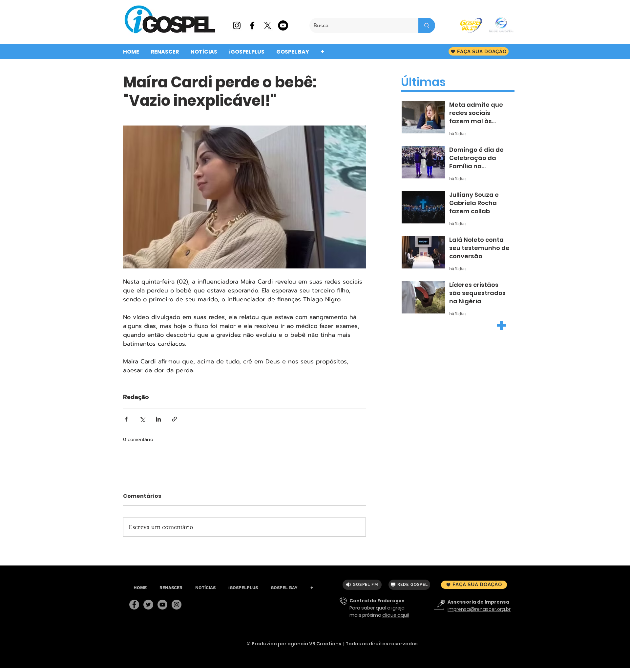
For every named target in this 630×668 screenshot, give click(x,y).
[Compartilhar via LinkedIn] (158, 419)
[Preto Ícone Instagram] (237, 25)
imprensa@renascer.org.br (479, 609)
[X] (267, 25)
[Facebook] (134, 605)
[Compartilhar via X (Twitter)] (142, 419)
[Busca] (426, 25)
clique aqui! (395, 615)
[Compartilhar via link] (174, 419)
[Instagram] (176, 605)
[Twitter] (148, 605)
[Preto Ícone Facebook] (252, 25)
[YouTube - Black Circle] (283, 25)
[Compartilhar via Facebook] (126, 419)
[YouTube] (162, 605)
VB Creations (325, 643)
